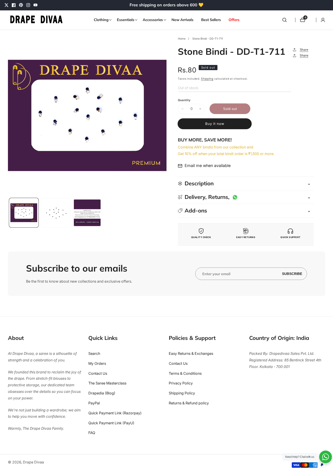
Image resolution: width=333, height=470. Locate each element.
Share (304, 49)
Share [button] (304, 55)
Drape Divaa (33, 462)
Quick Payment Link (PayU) (111, 422)
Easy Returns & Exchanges (191, 353)
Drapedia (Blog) (101, 393)
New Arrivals (182, 19)
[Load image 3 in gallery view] (87, 212)
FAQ (91, 432)
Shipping (207, 78)
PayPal (94, 403)
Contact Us (97, 373)
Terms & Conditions (185, 373)
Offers (234, 19)
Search (94, 353)
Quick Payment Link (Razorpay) (115, 412)
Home (182, 38)
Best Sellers (211, 19)
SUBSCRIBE (292, 274)
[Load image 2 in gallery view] (55, 212)
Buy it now (214, 124)
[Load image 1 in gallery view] (24, 212)
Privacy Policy (181, 383)
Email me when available (208, 165)
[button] (101, 20)
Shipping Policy (182, 393)
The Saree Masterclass (107, 383)
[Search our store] (284, 20)
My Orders (97, 363)
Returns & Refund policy (189, 403)
